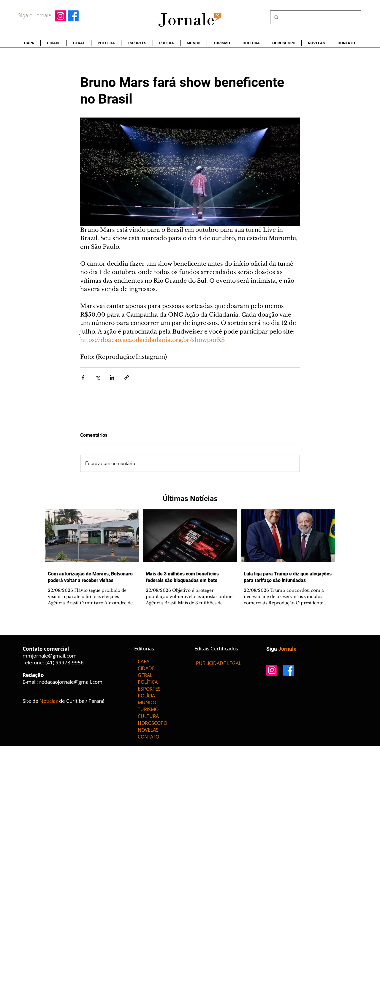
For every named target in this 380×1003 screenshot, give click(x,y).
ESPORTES (149, 689)
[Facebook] (73, 15)
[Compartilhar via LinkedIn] (112, 377)
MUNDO (147, 702)
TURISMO (148, 709)
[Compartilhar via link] (126, 377)
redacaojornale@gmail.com (70, 681)
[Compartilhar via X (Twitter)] (97, 377)
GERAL (145, 675)
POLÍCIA (146, 695)
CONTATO (148, 736)
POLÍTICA (148, 682)
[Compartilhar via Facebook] (83, 377)
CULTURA (148, 716)
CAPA (143, 661)
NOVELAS (148, 730)
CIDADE (146, 668)
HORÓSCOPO (152, 723)
